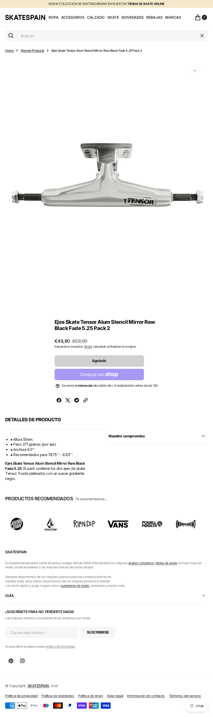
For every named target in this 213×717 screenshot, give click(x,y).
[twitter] (67, 400)
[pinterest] (11, 661)
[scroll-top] (204, 687)
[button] (201, 17)
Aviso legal (115, 696)
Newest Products (32, 50)
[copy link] (85, 400)
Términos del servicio (185, 696)
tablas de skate (166, 563)
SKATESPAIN (38, 685)
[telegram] (76, 400)
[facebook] (59, 400)
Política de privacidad (21, 696)
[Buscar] (11, 35)
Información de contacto (146, 696)
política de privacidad (60, 646)
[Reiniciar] (202, 35)
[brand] (17, 524)
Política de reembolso (58, 696)
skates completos (141, 563)
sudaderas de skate (75, 586)
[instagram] (22, 661)
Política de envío (90, 696)
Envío (88, 346)
